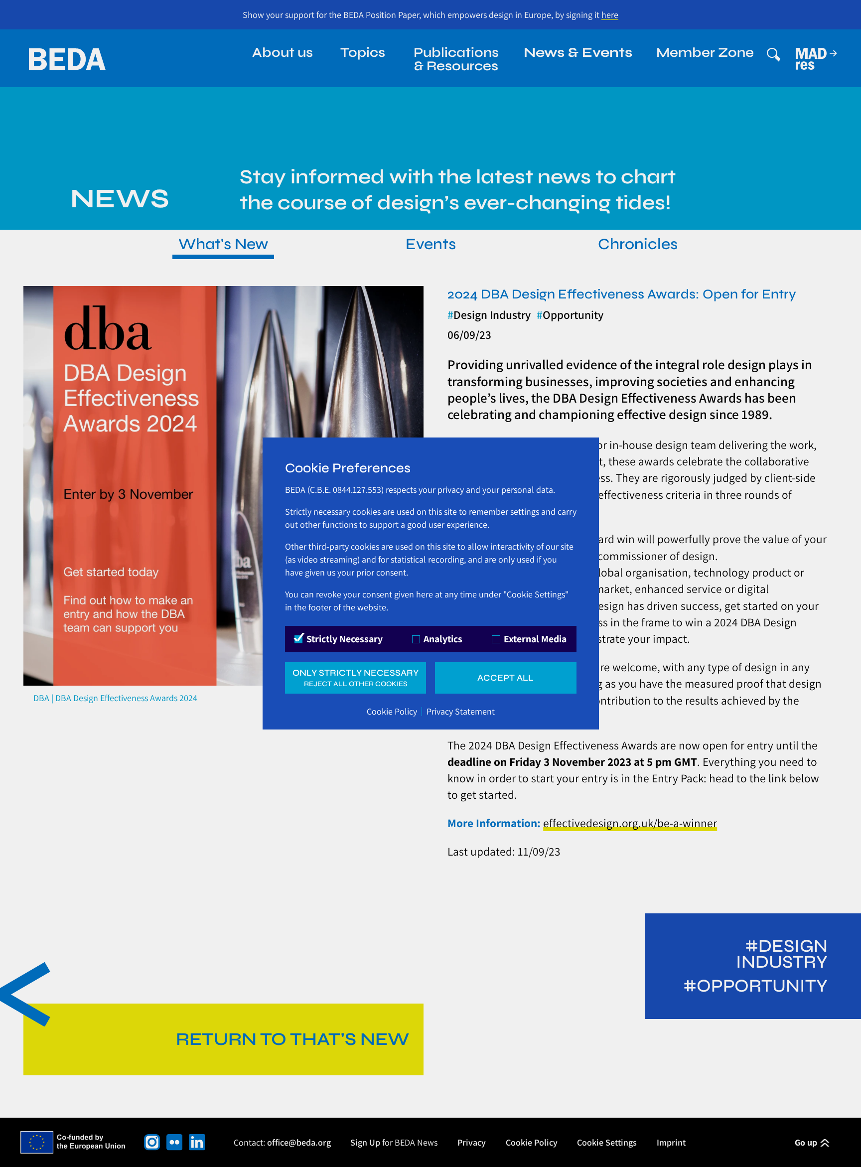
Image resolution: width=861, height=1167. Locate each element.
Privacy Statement (461, 711)
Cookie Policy (392, 711)
